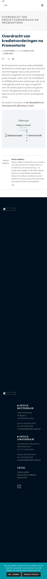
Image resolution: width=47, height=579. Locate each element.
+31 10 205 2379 (26, 426)
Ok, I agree (13, 574)
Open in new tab (35, 135)
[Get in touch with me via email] (13, 185)
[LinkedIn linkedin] (19, 487)
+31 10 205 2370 (29, 423)
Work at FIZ (22, 478)
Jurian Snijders (9, 51)
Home (6, 28)
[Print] (14, 58)
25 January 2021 (27, 51)
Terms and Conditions (26, 475)
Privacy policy (23, 472)
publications (8, 53)
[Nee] (44, 571)
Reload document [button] (14, 135)
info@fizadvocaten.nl (31, 429)
